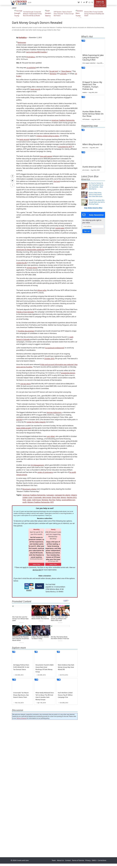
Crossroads (37, 497)
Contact (68, 860)
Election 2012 (71, 497)
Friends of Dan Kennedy (25, 312)
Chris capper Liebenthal (88, 63)
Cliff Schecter (86, 119)
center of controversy (45, 472)
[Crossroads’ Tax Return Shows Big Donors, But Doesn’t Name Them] (22, 684)
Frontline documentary (26, 331)
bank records (35, 89)
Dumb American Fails (91, 166)
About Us (60, 860)
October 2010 (49, 358)
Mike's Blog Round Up (92, 144)
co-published (31, 67)
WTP (52, 502)
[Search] (92, 2)
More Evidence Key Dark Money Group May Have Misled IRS (66, 667)
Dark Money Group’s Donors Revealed (37, 23)
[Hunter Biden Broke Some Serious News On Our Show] (93, 102)
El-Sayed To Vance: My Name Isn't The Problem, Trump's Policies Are (92, 85)
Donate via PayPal (39, 586)
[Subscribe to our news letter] (89, 2)
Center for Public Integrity (36, 422)
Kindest (29, 590)
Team (54, 860)
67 (35, 679)
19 (13, 679)
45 (82, 152)
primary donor (32, 267)
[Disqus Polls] (44, 742)
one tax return (25, 384)
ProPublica (22, 37)
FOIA (24, 500)
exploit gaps (59, 228)
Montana (53, 73)
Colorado (63, 73)
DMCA (94, 860)
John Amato (85, 170)
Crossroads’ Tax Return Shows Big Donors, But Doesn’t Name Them (21, 695)
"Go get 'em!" (54, 71)
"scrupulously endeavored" (55, 348)
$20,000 (19, 419)
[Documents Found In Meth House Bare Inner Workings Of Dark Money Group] (44, 656)
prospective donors (68, 373)
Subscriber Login (100, 5)
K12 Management (37, 465)
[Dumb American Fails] (93, 157)
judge (29, 500)
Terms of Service (21, 718)
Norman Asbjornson (54, 412)
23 (82, 67)
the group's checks (29, 489)
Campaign (50, 495)
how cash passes (46, 156)
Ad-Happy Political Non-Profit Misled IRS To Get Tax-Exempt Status (21, 667)
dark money (46, 497)
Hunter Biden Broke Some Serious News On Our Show (92, 113)
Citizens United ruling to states (47, 136)
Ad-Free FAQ (37, 570)
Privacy (88, 860)
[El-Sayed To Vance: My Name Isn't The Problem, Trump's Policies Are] (93, 73)
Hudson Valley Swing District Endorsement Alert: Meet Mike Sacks (95, 194)
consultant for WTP (65, 147)
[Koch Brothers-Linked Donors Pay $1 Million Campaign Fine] (67, 684)
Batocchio (85, 147)
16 (82, 40)
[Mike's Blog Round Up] (93, 135)
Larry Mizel (51, 436)
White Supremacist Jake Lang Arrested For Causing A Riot (93, 57)
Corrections (102, 860)
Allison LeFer (41, 290)
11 (58, 679)
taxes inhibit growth (23, 428)
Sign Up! (87, 231)
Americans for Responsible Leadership (30, 249)
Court (30, 497)
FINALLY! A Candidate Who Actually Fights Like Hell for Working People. (97, 202)
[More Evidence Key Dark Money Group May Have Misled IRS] (67, 656)
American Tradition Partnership (62, 120)
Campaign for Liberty (62, 495)
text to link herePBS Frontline (36, 52)
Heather (84, 92)
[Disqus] (45, 784)
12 (82, 97)
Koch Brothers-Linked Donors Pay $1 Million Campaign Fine (65, 695)
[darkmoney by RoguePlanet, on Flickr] (21, 42)
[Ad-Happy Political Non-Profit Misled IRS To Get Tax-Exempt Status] (22, 656)
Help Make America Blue (93, 208)
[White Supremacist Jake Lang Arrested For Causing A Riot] (93, 46)
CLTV (29, 2)
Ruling (58, 500)
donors (63, 497)
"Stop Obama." (66, 71)
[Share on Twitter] (12, 180)
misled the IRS (21, 263)
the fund (57, 181)
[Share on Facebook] (12, 176)
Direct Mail (56, 497)
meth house (36, 500)
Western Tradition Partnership (38, 502)
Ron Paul (52, 500)
